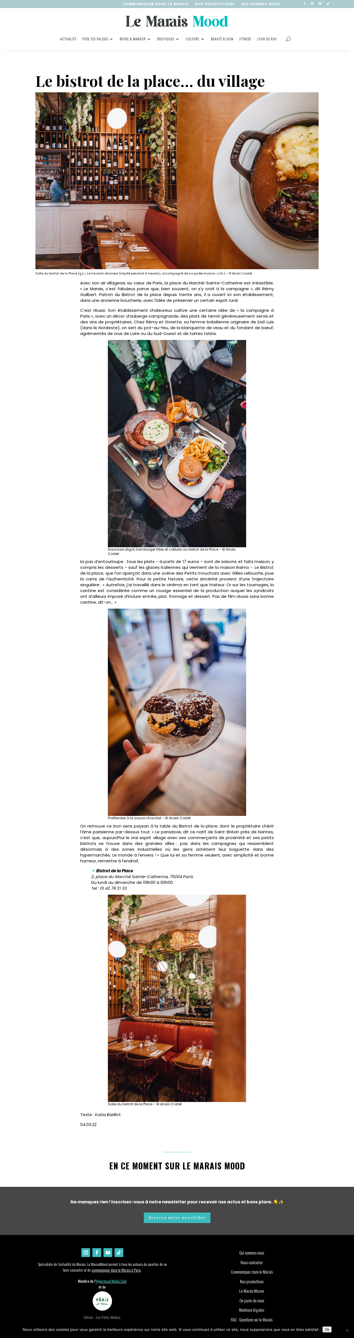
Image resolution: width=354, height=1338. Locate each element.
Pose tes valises (95, 38)
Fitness (245, 38)
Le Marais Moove (251, 1291)
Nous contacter (252, 1262)
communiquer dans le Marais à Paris (116, 1270)
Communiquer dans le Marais (156, 4)
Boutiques (165, 38)
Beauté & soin (222, 38)
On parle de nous (252, 1300)
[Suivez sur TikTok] (327, 3)
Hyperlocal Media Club (111, 1281)
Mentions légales (251, 1310)
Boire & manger (133, 38)
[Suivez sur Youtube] (320, 3)
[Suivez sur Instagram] (312, 3)
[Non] (347, 1330)
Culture (192, 38)
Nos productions (252, 1281)
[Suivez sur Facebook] (304, 3)
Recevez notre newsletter (177, 1217)
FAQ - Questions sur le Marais (251, 1319)
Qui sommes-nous (261, 4)
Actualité (68, 38)
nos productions (215, 4)
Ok (327, 1329)
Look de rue (267, 38)
